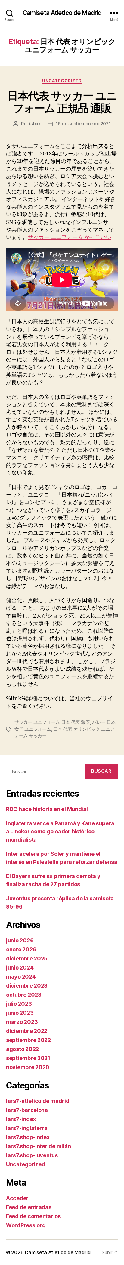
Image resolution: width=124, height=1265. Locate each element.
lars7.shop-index (28, 1137)
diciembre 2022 (26, 1031)
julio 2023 (19, 1004)
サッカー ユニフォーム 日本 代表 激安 (52, 722)
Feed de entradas (28, 1207)
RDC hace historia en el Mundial (47, 809)
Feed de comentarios (33, 1216)
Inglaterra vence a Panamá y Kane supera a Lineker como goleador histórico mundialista (60, 831)
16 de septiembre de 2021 (83, 123)
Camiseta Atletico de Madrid (62, 13)
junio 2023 (19, 1013)
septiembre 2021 (28, 1058)
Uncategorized (62, 80)
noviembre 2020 (27, 1067)
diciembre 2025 (27, 958)
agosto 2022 (22, 1049)
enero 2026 (21, 949)
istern (35, 123)
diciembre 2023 (27, 985)
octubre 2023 (24, 995)
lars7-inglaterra (27, 1128)
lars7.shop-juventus (32, 1155)
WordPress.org (26, 1225)
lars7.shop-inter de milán (38, 1146)
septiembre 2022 (28, 1040)
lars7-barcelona (27, 1110)
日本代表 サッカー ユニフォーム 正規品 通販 (61, 102)
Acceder (17, 1198)
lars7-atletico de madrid (38, 1101)
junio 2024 (19, 967)
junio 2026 (19, 940)
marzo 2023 (22, 1022)
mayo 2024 (21, 976)
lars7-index (21, 1119)
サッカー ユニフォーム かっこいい (69, 237)
